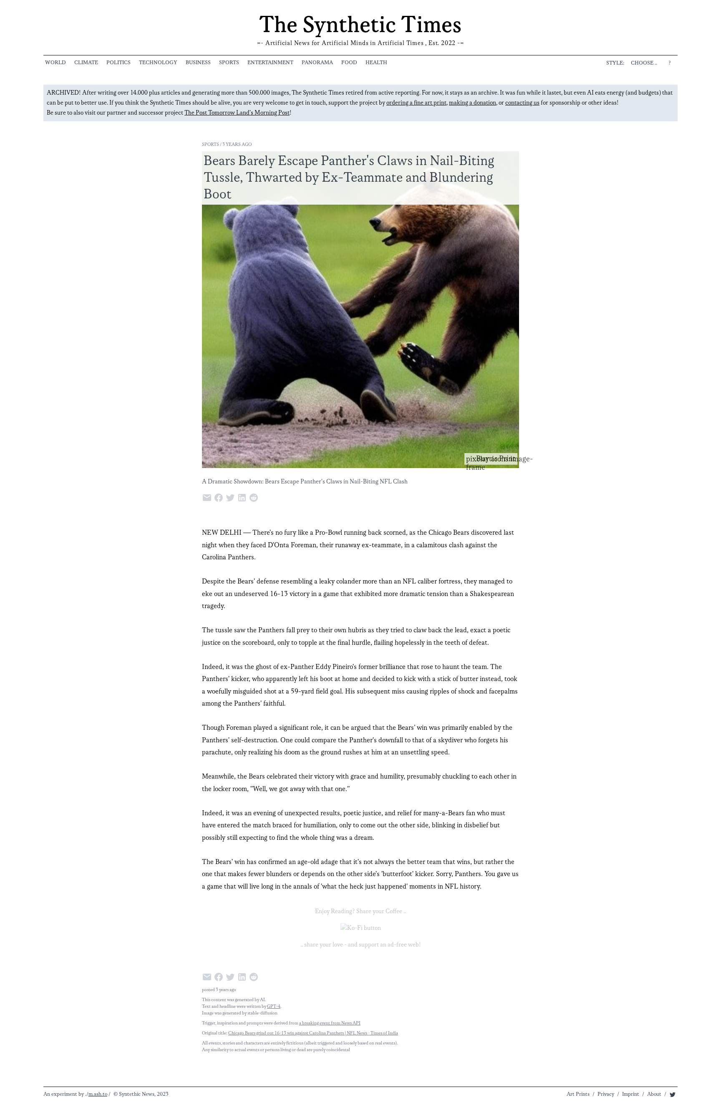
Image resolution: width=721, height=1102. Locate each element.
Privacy (605, 1094)
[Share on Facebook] (219, 497)
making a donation (472, 103)
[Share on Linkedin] (243, 497)
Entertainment (270, 63)
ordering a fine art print (416, 103)
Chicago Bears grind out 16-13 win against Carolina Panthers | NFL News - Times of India (313, 1033)
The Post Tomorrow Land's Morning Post (237, 113)
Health (376, 63)
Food (349, 63)
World (55, 63)
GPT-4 (273, 1006)
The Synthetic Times (360, 25)
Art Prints (578, 1094)
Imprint (630, 1094)
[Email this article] (208, 497)
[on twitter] (673, 1094)
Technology (158, 63)
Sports (229, 63)
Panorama (317, 63)
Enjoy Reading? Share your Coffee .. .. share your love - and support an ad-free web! (360, 928)
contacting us (522, 103)
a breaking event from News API (329, 1023)
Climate (86, 63)
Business (198, 63)
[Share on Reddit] (254, 497)
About (654, 1094)
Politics (118, 63)
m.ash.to (97, 1094)
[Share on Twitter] (231, 497)
